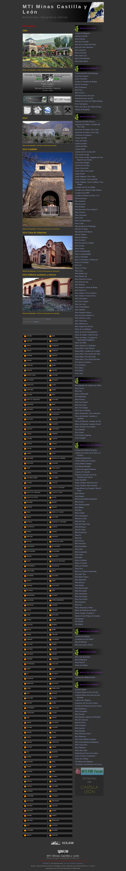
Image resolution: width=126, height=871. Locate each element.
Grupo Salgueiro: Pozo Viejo (85, 176)
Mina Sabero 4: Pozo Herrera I (86, 293)
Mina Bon (78, 510)
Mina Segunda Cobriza (83, 312)
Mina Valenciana (81, 321)
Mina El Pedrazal (81, 237)
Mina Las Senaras (81, 566)
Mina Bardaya (80, 207)
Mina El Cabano (80, 235)
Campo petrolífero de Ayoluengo (86, 73)
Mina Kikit (78, 557)
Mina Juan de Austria (82, 657)
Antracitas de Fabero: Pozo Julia (86, 130)
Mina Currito (79, 223)
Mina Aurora (79, 502)
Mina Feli (78, 538)
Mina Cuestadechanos (83, 221)
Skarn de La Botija (81, 759)
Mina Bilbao (79, 507)
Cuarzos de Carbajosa (83, 700)
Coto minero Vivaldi (82, 155)
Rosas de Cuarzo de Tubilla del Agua (88, 107)
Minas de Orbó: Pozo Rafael (85, 427)
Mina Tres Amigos (81, 408)
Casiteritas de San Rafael (84, 639)
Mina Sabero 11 (80, 290)
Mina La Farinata (81, 563)
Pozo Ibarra (79, 368)
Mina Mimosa (80, 582)
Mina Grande (79, 246)
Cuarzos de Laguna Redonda (85, 469)
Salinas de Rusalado (82, 109)
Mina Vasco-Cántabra (82, 410)
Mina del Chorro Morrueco (84, 47)
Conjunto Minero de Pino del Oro (86, 692)
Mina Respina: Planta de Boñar (86, 287)
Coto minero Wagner (82, 163)
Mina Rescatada (81, 591)
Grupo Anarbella (80, 480)
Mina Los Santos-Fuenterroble (85, 571)
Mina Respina (80, 285)
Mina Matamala (80, 397)
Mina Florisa (79, 541)
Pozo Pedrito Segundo (83, 435)
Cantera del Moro (81, 146)
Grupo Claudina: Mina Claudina (86, 485)
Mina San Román (81, 599)
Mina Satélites (80, 310)
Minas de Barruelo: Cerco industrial (87, 413)
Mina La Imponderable (83, 254)
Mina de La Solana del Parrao (85, 44)
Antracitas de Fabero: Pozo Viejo (87, 132)
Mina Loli (78, 265)
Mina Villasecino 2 (81, 324)
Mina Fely (78, 391)
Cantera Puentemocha (83, 458)
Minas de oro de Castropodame (86, 332)
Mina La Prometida (81, 262)
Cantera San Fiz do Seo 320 (85, 152)
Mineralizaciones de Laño (84, 98)
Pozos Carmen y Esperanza (85, 756)
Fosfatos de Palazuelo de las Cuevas (88, 706)
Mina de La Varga (81, 229)
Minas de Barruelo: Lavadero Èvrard (88, 424)
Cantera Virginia (80, 690)
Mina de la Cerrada (81, 42)
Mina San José (80, 304)
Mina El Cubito (80, 530)
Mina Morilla (79, 585)
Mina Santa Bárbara (82, 307)
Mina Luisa (79, 271)
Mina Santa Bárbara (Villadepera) (87, 742)
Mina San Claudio (81, 402)
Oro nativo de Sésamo (83, 362)
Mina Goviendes (81, 546)
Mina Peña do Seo (81, 282)
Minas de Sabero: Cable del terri (86, 335)
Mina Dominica (80, 527)
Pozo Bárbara (80, 430)
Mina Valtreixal (80, 748)
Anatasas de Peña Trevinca (85, 122)
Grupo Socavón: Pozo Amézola (86, 179)
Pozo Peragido (80, 438)
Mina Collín (79, 218)
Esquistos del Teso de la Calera (86, 703)
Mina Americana (81, 198)
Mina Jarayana (80, 50)
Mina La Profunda (81, 257)
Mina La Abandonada (82, 251)
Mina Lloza (79, 569)
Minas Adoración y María (84, 608)
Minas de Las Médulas (83, 329)
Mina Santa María (81, 61)
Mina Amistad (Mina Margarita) (86, 499)
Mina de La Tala (80, 518)
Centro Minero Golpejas (83, 464)
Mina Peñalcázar (81, 660)
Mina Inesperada (81, 552)
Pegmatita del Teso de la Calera (86, 753)
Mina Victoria (79, 93)
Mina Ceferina (80, 39)
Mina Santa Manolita (82, 58)
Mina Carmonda (80, 215)
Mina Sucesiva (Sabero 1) (84, 315)
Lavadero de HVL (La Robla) (85, 187)
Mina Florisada (80, 543)
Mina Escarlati (80, 240)
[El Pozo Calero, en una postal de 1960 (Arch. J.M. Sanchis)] (47, 67)
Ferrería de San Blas (82, 165)
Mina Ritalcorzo (80, 736)
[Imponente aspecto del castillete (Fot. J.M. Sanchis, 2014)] (47, 226)
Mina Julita (79, 555)
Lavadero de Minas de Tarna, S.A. (87, 195)
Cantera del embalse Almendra (86, 450)
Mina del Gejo (80, 521)
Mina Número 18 (81, 276)
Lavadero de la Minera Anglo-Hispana (88, 190)
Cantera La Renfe (81, 36)
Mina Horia (79, 549)
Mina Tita (78, 605)
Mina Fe (78, 535)
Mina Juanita (79, 248)
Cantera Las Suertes (82, 636)
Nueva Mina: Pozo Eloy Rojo (85, 357)
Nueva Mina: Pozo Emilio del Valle (87, 359)
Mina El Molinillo (81, 642)
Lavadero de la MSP (82, 193)
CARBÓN (36, 322)
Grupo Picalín (80, 174)
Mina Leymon (80, 728)
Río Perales (79, 621)
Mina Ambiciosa (80, 709)
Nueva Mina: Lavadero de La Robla (87, 351)
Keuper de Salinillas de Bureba (86, 82)
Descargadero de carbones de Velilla (88, 385)
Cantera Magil (80, 149)
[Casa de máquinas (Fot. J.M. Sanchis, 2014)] (47, 268)
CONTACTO (47, 863)
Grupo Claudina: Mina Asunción (86, 483)
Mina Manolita (80, 731)
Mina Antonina (80, 201)
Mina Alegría (79, 496)
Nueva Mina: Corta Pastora (84, 348)
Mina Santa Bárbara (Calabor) (85, 739)
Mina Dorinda (79, 714)
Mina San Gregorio (81, 301)
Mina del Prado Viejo (82, 524)
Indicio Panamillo (81, 79)
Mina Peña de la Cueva (83, 279)
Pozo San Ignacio (81, 104)
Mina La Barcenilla (81, 394)
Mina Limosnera (80, 53)
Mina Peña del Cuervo (83, 734)
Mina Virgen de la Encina (84, 326)
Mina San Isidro (80, 405)
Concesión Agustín (81, 76)
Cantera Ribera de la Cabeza (85, 461)
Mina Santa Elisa (81, 745)
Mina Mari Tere (80, 574)
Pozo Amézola (80, 365)
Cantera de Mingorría (82, 33)
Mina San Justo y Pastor (84, 645)
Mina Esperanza (81, 87)
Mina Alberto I (80, 493)
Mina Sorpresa (80, 602)
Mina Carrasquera (81, 516)
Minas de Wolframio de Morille (86, 610)
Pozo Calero (28, 26)
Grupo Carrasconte (81, 168)
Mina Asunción (80, 204)
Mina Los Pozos (81, 268)
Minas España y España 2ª (84, 613)
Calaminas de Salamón (83, 135)
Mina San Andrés (81, 299)
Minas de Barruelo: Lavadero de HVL (88, 421)
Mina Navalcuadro (81, 588)
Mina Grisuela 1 (80, 725)
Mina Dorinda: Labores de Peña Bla (87, 717)
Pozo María (79, 370)
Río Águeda (79, 619)
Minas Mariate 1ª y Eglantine (85, 345)
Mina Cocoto (79, 388)
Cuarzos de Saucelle (82, 472)
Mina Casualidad (81, 711)
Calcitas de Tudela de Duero (85, 677)
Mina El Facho (80, 722)
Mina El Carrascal (81, 720)
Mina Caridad (79, 513)
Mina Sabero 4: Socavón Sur (85, 296)
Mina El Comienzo (81, 84)
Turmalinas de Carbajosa (84, 761)
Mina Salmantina (81, 594)
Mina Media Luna (81, 273)
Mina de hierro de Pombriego (85, 226)
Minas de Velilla (80, 343)
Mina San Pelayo (81, 596)
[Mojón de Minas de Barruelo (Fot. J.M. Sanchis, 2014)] (47, 311)
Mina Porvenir (80, 399)
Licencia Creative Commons (73, 863)
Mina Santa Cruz (81, 56)
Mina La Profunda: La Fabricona (86, 260)
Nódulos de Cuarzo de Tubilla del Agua (89, 101)
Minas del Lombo (81, 750)
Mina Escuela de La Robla (84, 243)
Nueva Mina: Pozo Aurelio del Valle (87, 354)
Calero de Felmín (81, 141)
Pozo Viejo (79, 373)
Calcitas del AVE (81, 138)
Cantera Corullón (81, 143)
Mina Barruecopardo (82, 505)
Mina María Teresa (81, 577)
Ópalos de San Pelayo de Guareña (87, 616)
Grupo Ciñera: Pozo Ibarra (84, 171)
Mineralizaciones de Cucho (84, 96)
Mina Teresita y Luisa (82, 318)
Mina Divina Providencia (83, 232)
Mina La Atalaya (81, 560)
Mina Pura (78, 90)
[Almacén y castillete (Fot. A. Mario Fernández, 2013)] (47, 143)
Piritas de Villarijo (81, 665)
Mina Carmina (80, 212)
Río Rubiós (79, 624)
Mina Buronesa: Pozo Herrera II (86, 209)
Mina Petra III (80, 662)
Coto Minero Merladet (82, 466)
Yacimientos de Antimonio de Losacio (88, 764)
